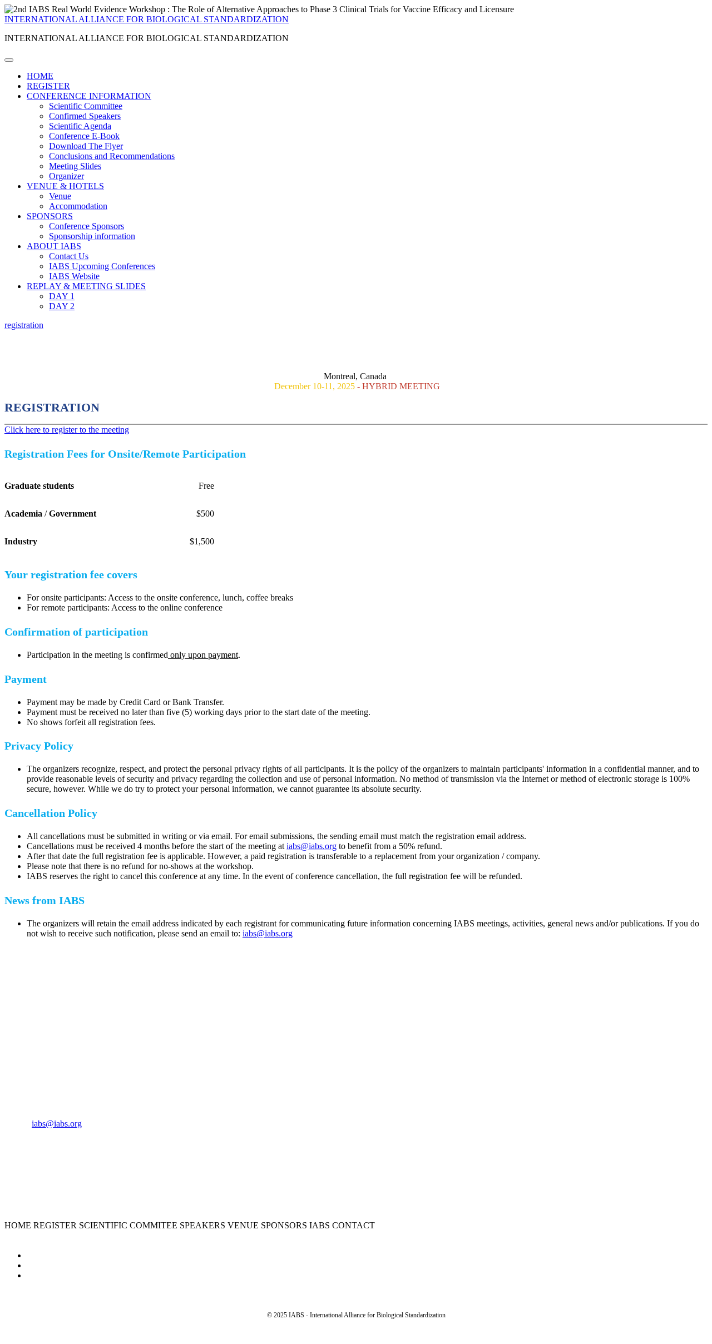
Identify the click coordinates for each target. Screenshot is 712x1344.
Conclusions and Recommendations (112, 156)
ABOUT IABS (54, 246)
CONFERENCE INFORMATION (89, 96)
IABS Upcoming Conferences (102, 266)
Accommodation (78, 206)
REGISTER (48, 86)
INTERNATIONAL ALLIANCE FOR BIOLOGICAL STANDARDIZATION (146, 19)
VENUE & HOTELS (65, 186)
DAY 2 (62, 306)
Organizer (66, 176)
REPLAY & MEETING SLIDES (86, 286)
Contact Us (68, 256)
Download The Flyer (86, 146)
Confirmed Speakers (85, 116)
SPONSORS (50, 216)
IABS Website (74, 276)
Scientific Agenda (80, 126)
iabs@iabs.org (311, 846)
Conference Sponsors (86, 226)
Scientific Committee (85, 106)
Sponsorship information (92, 236)
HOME (40, 76)
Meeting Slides (75, 166)
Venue (60, 196)
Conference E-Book (84, 136)
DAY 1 (62, 296)
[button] (23, 325)
